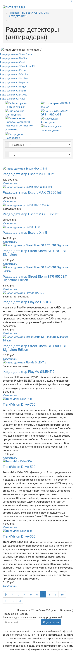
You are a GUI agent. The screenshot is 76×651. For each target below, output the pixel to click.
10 (62, 594)
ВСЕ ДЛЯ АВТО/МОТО (35, 12)
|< (6, 594)
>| (20, 600)
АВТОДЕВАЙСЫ (18, 16)
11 (6, 600)
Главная (14, 12)
